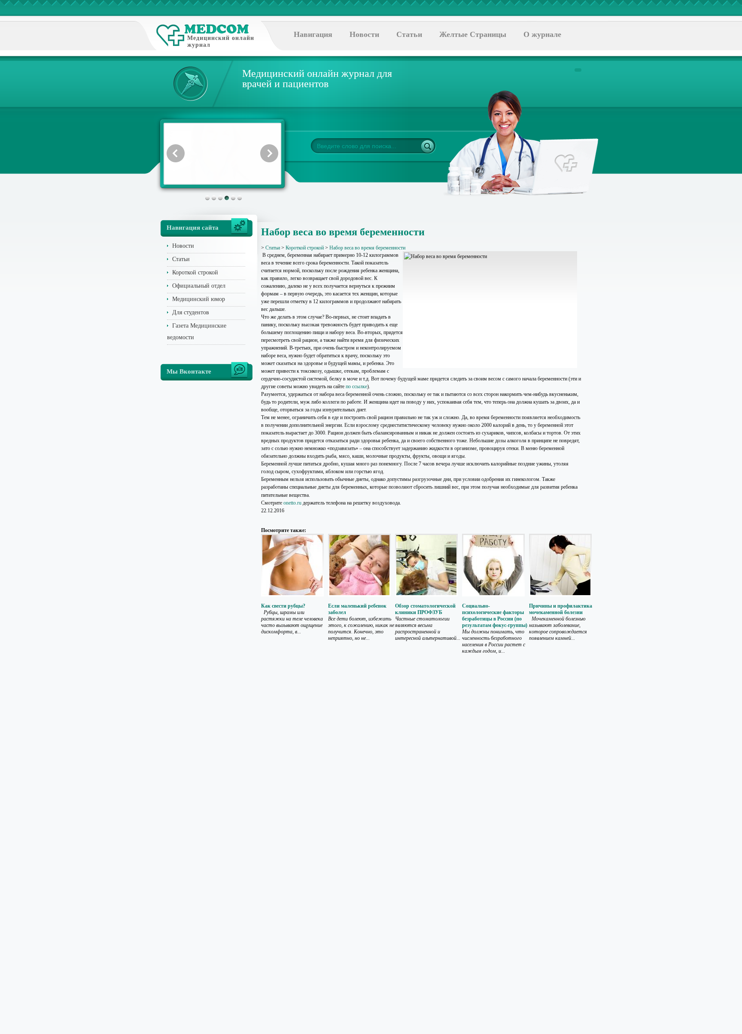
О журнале (542, 34)
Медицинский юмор (198, 299)
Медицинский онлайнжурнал (220, 41)
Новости (364, 34)
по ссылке (356, 386)
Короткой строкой (195, 272)
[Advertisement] (621, 343)
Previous (176, 153)
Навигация (313, 34)
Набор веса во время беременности (367, 248)
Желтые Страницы (472, 34)
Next (269, 153)
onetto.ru (292, 503)
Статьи (409, 34)
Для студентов (190, 312)
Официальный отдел (198, 286)
